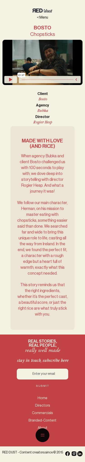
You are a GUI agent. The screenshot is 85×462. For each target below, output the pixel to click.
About (42, 428)
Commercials (42, 413)
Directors (42, 405)
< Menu (42, 17)
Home (42, 398)
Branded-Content (42, 420)
